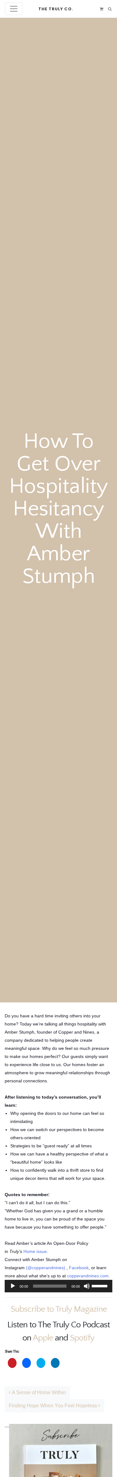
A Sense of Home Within (38, 1392)
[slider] (100, 1285)
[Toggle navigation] (13, 8)
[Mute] (87, 1286)
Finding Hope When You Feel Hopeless (53, 1405)
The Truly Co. (55, 9)
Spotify (82, 1338)
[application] (58, 1286)
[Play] (13, 1286)
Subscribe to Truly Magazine (59, 1309)
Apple (43, 1338)
